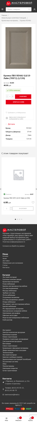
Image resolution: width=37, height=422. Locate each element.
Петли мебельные (9, 295)
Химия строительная (10, 337)
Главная (4, 15)
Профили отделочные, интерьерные (15, 339)
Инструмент (7, 330)
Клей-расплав (7, 320)
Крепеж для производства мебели (15, 286)
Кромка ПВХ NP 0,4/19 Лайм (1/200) (17, 198)
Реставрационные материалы (13, 308)
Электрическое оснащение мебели (15, 311)
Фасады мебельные (10, 290)
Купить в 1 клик (18, 102)
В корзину (23, 96)
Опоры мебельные (9, 302)
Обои (4, 364)
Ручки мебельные (9, 284)
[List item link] (18, 241)
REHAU (28, 128)
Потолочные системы (10, 361)
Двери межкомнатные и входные (14, 350)
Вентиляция (7, 343)
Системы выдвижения (10, 288)
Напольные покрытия (10, 368)
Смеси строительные (10, 346)
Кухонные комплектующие (12, 279)
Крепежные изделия (10, 334)
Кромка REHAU (25, 20)
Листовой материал (10, 277)
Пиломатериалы (8, 366)
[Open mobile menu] (2, 9)
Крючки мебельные (9, 306)
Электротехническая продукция (14, 332)
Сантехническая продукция (12, 341)
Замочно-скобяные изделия (12, 357)
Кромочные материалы (10, 20)
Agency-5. (18, 405)
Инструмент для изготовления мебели (16, 304)
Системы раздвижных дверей (13, 299)
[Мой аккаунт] (34, 9)
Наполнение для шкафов (11, 313)
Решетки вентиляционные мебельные (16, 317)
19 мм (29, 132)
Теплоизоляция (8, 352)
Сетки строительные (10, 370)
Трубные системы (9, 293)
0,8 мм (29, 139)
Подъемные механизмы (11, 297)
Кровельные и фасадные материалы (15, 348)
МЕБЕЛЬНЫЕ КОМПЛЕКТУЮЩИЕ (14, 18)
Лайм (29, 135)
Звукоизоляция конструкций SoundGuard (17, 359)
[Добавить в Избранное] (33, 202)
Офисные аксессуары (10, 315)
